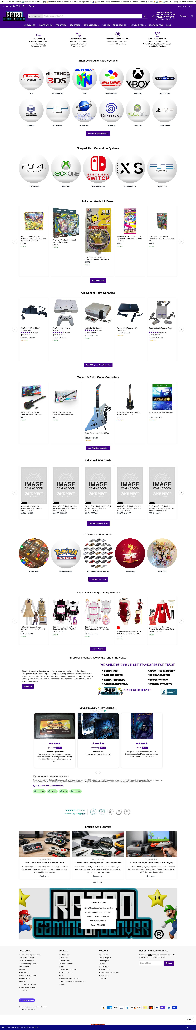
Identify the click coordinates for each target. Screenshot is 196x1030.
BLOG (168, 25)
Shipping (62, 970)
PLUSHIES (106, 25)
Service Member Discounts (109, 976)
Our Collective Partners (27, 987)
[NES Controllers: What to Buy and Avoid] (44, 847)
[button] (96, 775)
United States (185, 6)
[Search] (145, 16)
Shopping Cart (104, 964)
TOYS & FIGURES (91, 25)
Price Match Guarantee (27, 961)
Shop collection (98, 281)
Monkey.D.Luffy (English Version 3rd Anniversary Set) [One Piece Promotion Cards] (65, 510)
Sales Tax (22, 985)
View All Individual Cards (98, 525)
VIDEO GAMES (30, 25)
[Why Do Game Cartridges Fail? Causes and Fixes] (98, 847)
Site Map (62, 987)
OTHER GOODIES (120, 25)
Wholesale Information (27, 990)
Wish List (102, 982)
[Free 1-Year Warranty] (157, 39)
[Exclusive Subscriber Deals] (118, 39)
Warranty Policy (64, 964)
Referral (102, 967)
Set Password (104, 970)
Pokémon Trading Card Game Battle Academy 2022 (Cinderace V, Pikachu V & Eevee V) (33, 239)
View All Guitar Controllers (98, 449)
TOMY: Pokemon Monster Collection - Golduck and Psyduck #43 (161, 239)
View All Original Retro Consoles (98, 366)
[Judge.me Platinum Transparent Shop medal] (93, 815)
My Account (103, 958)
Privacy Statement (65, 976)
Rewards (22, 973)
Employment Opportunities (69, 982)
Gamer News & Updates (27, 979)
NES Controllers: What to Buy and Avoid (44, 866)
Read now (44, 879)
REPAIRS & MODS (137, 25)
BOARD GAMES (45, 25)
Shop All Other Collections (98, 133)
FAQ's (61, 979)
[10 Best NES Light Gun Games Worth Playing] (151, 847)
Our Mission (63, 961)
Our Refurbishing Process (28, 967)
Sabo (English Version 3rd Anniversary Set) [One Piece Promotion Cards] (31, 510)
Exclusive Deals (24, 976)
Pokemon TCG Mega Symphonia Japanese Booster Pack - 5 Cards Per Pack (129, 239)
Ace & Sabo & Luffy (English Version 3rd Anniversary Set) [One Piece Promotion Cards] (161, 510)
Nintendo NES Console (93, 329)
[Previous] (14, 241)
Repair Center (24, 970)
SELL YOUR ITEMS (156, 25)
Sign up (169, 966)
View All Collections (98, 582)
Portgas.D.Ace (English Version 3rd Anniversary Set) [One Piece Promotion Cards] (98, 510)
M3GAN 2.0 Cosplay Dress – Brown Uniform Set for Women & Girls (33, 632)
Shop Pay (82, 44)
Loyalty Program (105, 961)
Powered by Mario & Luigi (27, 1012)
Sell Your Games (25, 982)
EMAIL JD (28, 690)
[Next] (181, 241)
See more (97, 885)
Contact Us (23, 993)
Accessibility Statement (67, 973)
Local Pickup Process (26, 964)
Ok (187, 1027)
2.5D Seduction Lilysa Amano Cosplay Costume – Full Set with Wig (97, 632)
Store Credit (103, 979)
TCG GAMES (75, 25)
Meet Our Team (64, 958)
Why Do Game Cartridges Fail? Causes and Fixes (98, 866)
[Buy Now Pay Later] (78, 39)
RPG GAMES (61, 25)
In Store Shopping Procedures (30, 958)
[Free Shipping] (38, 39)
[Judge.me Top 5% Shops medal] (118, 815)
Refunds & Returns (66, 967)
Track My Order (104, 973)
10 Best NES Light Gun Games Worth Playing (151, 866)
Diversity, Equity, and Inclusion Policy (72, 985)
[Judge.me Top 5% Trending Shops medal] (127, 815)
